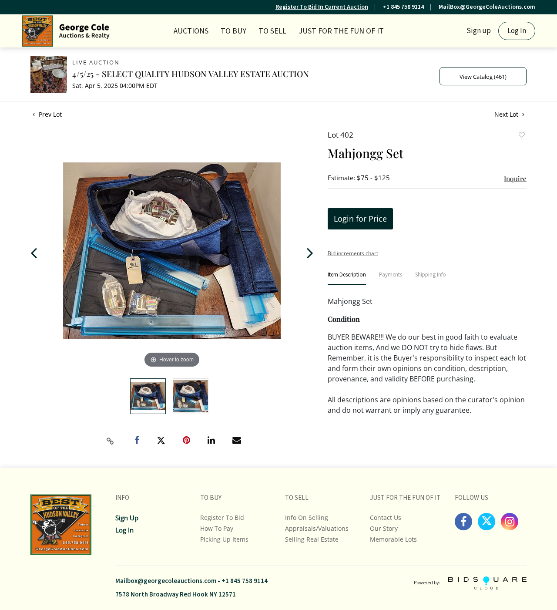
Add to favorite (521, 136)
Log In (516, 31)
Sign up (478, 31)
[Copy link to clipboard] (110, 441)
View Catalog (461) (483, 77)
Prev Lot (49, 114)
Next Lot (507, 114)
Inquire (515, 178)
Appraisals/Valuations (317, 528)
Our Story (384, 528)
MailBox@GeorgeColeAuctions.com (487, 7)
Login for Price (360, 218)
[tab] (347, 278)
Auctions (191, 31)
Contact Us (385, 517)
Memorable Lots (393, 539)
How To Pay (216, 528)
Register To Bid (222, 517)
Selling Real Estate (312, 539)
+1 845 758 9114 (403, 7)
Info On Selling (306, 517)
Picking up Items (224, 539)
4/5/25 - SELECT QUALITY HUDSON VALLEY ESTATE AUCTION (190, 73)
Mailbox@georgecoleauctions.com (165, 581)
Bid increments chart (353, 253)
